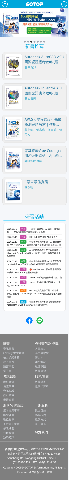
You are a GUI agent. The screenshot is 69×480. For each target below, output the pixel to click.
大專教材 (40, 348)
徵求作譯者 (42, 386)
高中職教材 (42, 353)
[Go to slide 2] (28, 42)
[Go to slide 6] (41, 42)
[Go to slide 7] (44, 42)
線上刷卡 (40, 424)
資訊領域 (8, 391)
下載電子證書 (11, 424)
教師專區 (40, 366)
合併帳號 (8, 433)
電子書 (7, 371)
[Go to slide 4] (34, 42)
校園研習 (40, 371)
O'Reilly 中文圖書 (13, 353)
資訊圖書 (8, 348)
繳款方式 (40, 419)
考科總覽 (8, 382)
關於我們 (41, 432)
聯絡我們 (40, 415)
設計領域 (8, 395)
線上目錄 (40, 410)
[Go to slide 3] (31, 42)
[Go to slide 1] (25, 42)
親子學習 (8, 362)
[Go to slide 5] (38, 42)
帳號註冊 (8, 415)
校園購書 (40, 382)
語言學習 (8, 366)
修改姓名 (8, 428)
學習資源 (8, 399)
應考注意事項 (11, 410)
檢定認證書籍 (11, 357)
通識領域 (8, 386)
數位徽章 (8, 419)
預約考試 (8, 437)
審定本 (39, 357)
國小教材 (40, 362)
